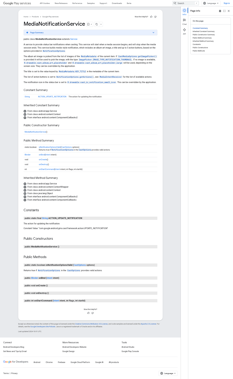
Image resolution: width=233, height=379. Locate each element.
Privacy (14, 373)
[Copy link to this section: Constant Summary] (50, 90)
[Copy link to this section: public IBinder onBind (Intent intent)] (62, 278)
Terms (6, 373)
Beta (129, 3)
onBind (42, 155)
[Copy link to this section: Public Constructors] (55, 239)
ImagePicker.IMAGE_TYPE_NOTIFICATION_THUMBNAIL (105, 59)
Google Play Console (130, 351)
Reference (77, 3)
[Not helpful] (155, 17)
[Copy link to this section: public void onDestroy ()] (51, 293)
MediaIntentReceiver (111, 77)
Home (26, 17)
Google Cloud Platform (80, 362)
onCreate (43, 159)
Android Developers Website (74, 347)
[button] (90, 32)
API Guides (45, 3)
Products (35, 17)
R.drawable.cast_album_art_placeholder (45, 63)
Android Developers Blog (13, 347)
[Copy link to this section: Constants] (41, 210)
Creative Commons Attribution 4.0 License (91, 324)
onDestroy (43, 164)
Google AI (99, 362)
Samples (91, 3)
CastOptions (66, 147)
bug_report (220, 11)
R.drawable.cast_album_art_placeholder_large (97, 63)
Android (37, 362)
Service (73, 39)
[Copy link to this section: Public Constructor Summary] (62, 125)
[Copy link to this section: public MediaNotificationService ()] (62, 246)
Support (103, 3)
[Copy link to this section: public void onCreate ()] (50, 285)
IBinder (28, 155)
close (228, 11)
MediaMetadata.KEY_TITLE (72, 71)
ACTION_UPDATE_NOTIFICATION (52, 97)
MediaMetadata (88, 56)
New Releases (61, 3)
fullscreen (224, 11)
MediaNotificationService (35, 132)
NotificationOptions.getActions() (74, 77)
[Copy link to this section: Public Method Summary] (56, 140)
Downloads (117, 3)
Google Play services (50, 17)
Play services (22, 3)
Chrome (49, 362)
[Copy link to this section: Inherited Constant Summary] (62, 105)
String (27, 97)
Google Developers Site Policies (42, 327)
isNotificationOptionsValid (50, 147)
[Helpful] (151, 17)
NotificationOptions (54, 51)
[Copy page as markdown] (96, 24)
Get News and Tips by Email (15, 351)
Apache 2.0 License (148, 324)
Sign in (227, 3)
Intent (47, 155)
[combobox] (185, 3)
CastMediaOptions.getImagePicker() (137, 56)
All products (114, 362)
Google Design (68, 351)
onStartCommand (46, 169)
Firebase (61, 362)
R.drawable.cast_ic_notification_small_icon (92, 82)
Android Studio (128, 347)
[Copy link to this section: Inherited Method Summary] (60, 178)
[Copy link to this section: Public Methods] (49, 257)
